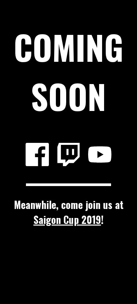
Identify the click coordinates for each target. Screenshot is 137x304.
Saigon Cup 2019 (67, 219)
